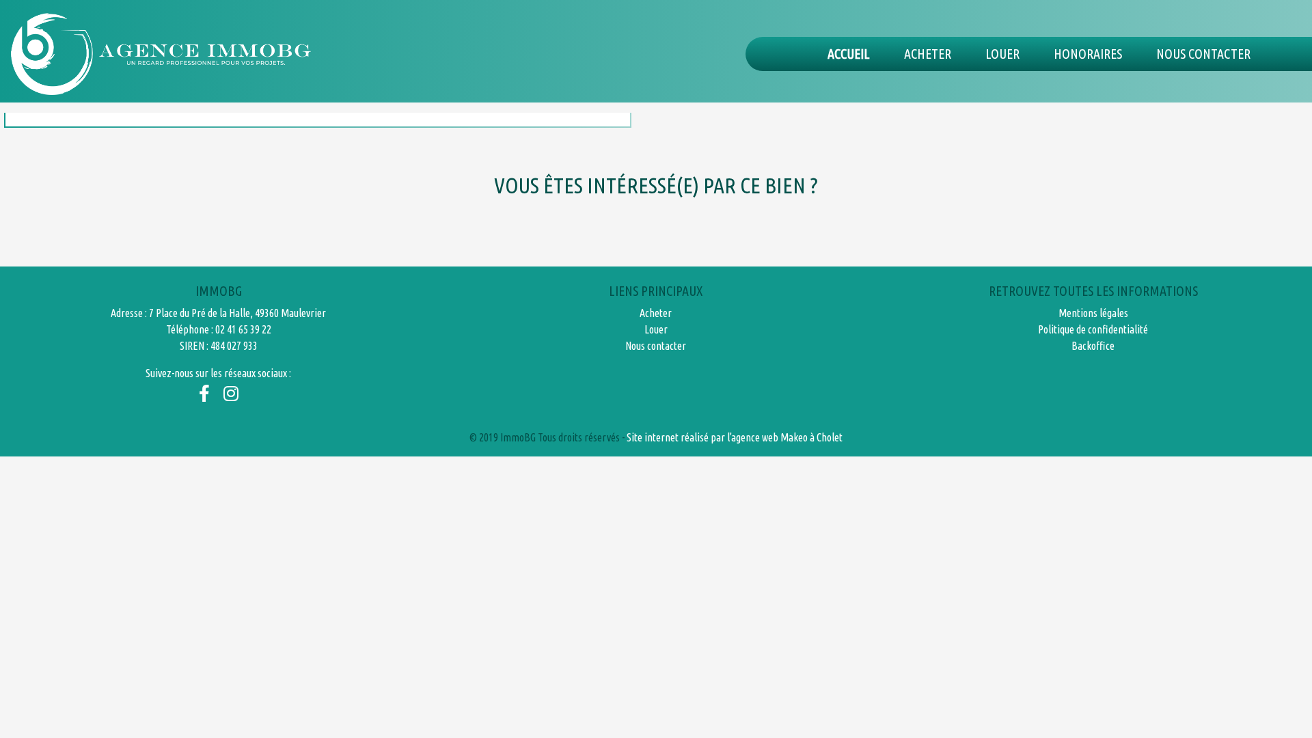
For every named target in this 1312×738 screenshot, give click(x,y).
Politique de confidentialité (1093, 329)
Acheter (927, 54)
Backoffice (1093, 346)
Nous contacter (1203, 54)
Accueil (849, 54)
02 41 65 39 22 (243, 329)
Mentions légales (1093, 313)
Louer (1002, 54)
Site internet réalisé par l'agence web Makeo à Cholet (735, 437)
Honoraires (1088, 54)
